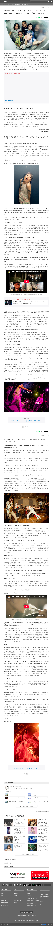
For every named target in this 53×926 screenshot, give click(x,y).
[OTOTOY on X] (3, 885)
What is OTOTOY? (30, 891)
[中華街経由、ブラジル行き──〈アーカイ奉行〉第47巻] (29, 798)
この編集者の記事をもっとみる (27, 806)
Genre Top (3, 4)
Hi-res (2, 891)
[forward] (7, 924)
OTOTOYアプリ (30, 903)
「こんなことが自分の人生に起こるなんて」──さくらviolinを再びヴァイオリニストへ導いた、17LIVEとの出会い (43, 831)
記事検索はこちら (8, 866)
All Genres (7, 889)
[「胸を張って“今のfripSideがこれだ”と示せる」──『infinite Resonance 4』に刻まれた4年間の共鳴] (32, 822)
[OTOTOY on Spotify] (14, 885)
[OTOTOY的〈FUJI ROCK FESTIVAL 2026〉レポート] (6, 794)
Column (15, 895)
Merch (28, 4)
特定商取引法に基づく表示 (32, 898)
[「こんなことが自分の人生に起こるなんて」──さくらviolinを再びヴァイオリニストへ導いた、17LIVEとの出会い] (32, 830)
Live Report (16, 898)
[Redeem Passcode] (51, 1)
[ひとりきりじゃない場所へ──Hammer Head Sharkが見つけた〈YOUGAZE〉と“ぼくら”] (8, 822)
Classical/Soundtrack (5, 905)
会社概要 (29, 893)
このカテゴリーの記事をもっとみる (27, 854)
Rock (2, 893)
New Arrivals (17, 4)
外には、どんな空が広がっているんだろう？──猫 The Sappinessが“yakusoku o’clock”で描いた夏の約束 (19, 830)
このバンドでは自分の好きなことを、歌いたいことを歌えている (26, 769)
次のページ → (26, 418)
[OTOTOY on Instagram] (7, 885)
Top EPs (13, 4)
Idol (2, 897)
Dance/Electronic (4, 902)
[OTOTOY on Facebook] (10, 885)
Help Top (41, 891)
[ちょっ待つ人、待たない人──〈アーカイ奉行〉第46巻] (29, 802)
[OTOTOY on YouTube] (17, 885)
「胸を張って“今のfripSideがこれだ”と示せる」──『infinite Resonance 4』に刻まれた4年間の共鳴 (43, 822)
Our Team (29, 907)
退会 (41, 904)
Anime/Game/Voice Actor (6, 898)
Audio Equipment (17, 900)
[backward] (1, 924)
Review (15, 897)
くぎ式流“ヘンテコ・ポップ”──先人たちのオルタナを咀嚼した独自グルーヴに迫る (43, 838)
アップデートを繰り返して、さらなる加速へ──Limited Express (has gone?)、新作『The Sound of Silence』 (29, 302)
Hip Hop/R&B (3, 900)
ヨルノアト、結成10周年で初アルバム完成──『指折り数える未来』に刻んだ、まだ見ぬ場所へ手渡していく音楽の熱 (19, 840)
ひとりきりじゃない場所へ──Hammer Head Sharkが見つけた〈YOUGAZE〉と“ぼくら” (19, 822)
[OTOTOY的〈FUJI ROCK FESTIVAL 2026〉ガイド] (6, 802)
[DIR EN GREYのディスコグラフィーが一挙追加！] (6, 798)
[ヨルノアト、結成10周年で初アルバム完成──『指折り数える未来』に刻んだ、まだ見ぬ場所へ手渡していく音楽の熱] (8, 839)
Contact (41, 901)
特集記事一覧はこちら (9, 863)
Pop (2, 895)
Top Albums (8, 4)
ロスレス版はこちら (9, 100)
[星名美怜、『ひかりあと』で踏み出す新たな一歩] (8, 847)
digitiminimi (32, 920)
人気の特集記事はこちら (10, 859)
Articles (21, 4)
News (25, 4)
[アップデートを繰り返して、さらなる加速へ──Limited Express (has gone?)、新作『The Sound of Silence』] (8, 302)
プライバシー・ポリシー (31, 897)
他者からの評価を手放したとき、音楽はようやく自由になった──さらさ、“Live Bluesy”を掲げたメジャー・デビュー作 (43, 848)
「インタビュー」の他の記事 (14, 816)
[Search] (49, 2)
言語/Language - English (27, 912)
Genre (3, 889)
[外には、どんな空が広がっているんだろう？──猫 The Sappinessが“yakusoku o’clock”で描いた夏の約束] (8, 830)
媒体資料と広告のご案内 (31, 905)
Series (15, 891)
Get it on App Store (27, 885)
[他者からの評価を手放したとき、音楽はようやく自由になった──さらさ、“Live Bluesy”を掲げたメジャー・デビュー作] (32, 847)
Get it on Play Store (36, 885)
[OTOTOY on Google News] (21, 885)
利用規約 (29, 895)
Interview (16, 893)
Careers (28, 908)
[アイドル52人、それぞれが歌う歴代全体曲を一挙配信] (29, 794)
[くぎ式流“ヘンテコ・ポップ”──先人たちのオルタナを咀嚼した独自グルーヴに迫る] (32, 839)
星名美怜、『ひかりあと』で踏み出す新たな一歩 (19, 846)
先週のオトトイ (17, 902)
